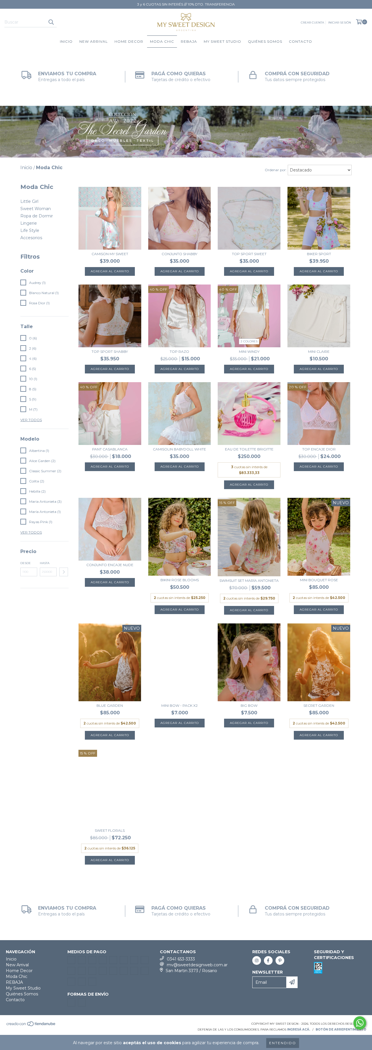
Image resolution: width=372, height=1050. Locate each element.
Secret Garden (318, 705)
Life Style (29, 230)
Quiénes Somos (265, 41)
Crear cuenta (312, 22)
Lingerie (28, 223)
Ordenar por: (276, 170)
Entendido (282, 1043)
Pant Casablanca (110, 449)
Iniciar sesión (339, 22)
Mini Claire (319, 351)
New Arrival (93, 41)
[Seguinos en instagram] (256, 960)
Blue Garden (109, 705)
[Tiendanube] (31, 1025)
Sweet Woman (35, 208)
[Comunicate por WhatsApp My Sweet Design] (359, 1023)
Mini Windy (249, 351)
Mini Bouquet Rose (319, 580)
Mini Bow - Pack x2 (179, 705)
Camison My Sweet (110, 254)
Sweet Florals (110, 830)
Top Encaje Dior (319, 449)
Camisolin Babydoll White (179, 449)
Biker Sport (319, 254)
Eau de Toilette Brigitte (249, 449)
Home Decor (129, 41)
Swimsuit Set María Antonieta (249, 580)
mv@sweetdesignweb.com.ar (197, 964)
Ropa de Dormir (36, 216)
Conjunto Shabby (179, 254)
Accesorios (31, 237)
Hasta (44, 563)
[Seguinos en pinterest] (280, 960)
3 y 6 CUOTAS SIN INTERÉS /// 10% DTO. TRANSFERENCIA (186, 4)
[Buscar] (51, 22)
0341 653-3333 (181, 959)
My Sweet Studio (222, 41)
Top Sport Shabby (110, 351)
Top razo (179, 351)
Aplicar (63, 572)
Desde (25, 563)
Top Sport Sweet (249, 254)
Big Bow (249, 705)
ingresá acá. (298, 1029)
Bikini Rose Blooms (179, 580)
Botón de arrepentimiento (341, 1029)
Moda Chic (162, 41)
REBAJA (189, 41)
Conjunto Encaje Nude (109, 565)
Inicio (66, 41)
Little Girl (29, 201)
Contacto (300, 41)
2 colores (249, 341)
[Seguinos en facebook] (268, 960)
